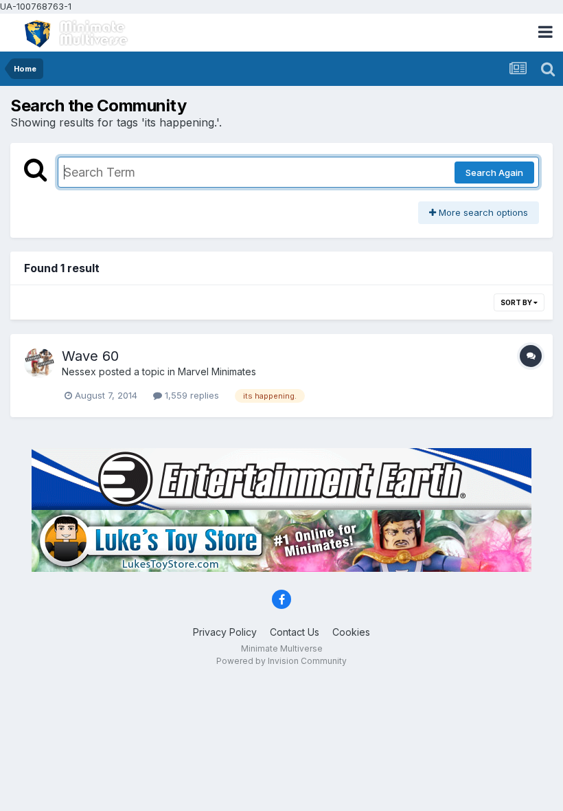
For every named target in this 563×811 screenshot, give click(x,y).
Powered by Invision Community (281, 661)
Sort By (517, 302)
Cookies (351, 632)
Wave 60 (90, 356)
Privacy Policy (225, 632)
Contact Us (294, 632)
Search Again (494, 172)
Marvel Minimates (217, 371)
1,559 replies (190, 395)
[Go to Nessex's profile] (39, 363)
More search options (482, 212)
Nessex (79, 371)
